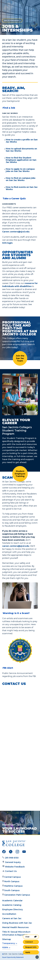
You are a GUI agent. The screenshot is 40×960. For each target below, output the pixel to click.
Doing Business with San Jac (17, 923)
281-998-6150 (12, 858)
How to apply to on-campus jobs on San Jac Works (20, 170)
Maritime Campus (13, 886)
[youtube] (24, 852)
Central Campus (12, 877)
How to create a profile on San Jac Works (22, 141)
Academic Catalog (11, 905)
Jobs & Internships (11, 20)
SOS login (7, 243)
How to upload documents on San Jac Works (21, 150)
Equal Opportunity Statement (13, 957)
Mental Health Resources (15, 927)
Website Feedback (15, 866)
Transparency (8, 943)
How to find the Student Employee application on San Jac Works (21, 160)
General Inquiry (13, 862)
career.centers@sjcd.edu (15, 546)
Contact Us (11, 871)
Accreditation (9, 914)
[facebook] (4, 852)
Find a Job (9, 107)
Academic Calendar (12, 900)
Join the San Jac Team (20, 358)
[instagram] (17, 852)
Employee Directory (12, 909)
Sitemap (6, 939)
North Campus (11, 881)
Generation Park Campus (17, 895)
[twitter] (10, 852)
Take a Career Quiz (14, 198)
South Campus (12, 890)
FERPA (5, 947)
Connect (29, 942)
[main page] (8, 4)
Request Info (30, 947)
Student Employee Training (20, 473)
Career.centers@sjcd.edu (15, 232)
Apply (27, 952)
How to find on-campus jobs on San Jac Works (20, 179)
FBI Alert (8, 668)
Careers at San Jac (11, 918)
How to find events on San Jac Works (22, 188)
